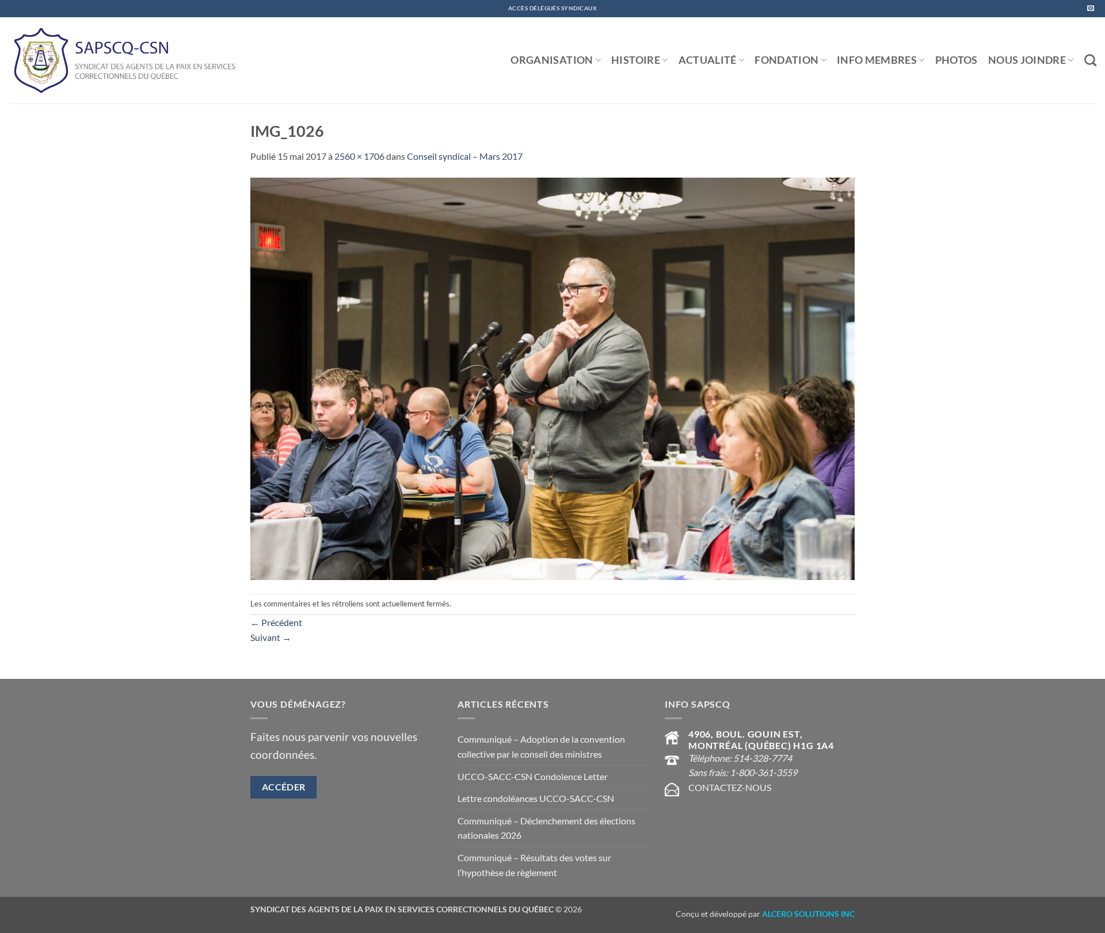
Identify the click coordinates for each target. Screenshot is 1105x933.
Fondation (786, 60)
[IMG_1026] (552, 377)
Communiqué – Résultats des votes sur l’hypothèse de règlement (534, 865)
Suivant (270, 637)
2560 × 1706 (359, 156)
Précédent (276, 622)
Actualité (708, 60)
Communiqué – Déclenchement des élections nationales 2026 (546, 828)
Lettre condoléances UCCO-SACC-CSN (536, 798)
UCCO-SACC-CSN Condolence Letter (533, 776)
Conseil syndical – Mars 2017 (465, 156)
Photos (956, 60)
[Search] (1090, 60)
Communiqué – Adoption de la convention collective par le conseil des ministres (541, 746)
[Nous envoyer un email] (1090, 9)
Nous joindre (1027, 60)
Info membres (877, 60)
